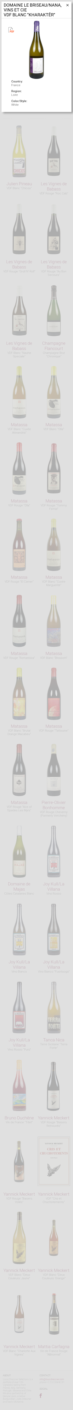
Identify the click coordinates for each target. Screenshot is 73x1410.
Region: (16, 91)
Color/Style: (19, 101)
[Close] (67, 6)
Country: (17, 81)
